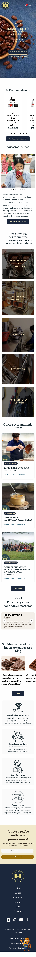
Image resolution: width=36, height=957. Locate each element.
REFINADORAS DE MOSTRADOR (17, 263)
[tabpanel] (14, 112)
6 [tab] (26, 133)
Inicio (18, 888)
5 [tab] (23, 133)
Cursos (18, 893)
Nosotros (18, 902)
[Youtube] (21, 920)
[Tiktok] (28, 920)
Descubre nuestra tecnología (18, 51)
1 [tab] (11, 133)
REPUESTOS (18, 369)
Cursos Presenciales (11, 463)
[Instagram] (15, 920)
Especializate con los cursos (18, 56)
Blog (18, 906)
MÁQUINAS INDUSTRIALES (18, 298)
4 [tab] (20, 133)
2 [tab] (14, 133)
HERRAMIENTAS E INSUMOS (17, 402)
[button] (26, 6)
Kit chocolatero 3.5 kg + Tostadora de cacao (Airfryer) (13, 119)
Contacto (18, 911)
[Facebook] (8, 920)
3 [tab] (17, 133)
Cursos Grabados (10, 513)
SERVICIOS (18, 334)
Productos (18, 897)
